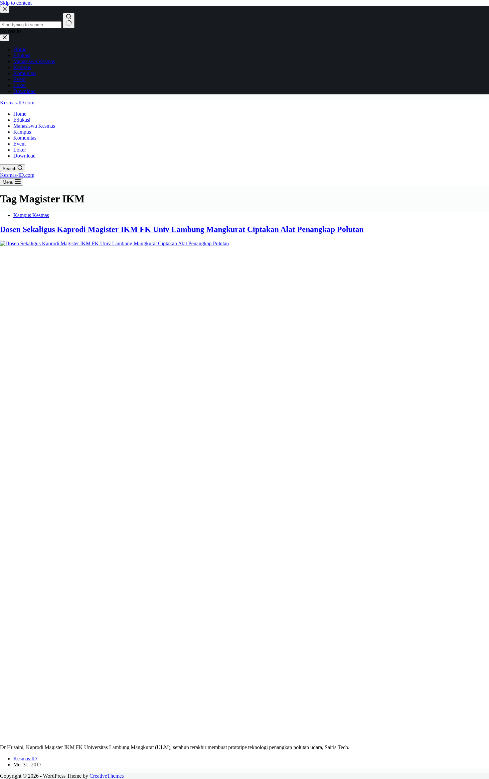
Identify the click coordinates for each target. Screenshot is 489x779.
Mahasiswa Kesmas (34, 126)
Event (19, 144)
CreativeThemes (106, 776)
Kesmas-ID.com (17, 102)
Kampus (22, 132)
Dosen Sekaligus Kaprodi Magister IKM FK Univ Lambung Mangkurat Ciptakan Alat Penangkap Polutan (182, 229)
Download (24, 156)
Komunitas (24, 138)
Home (19, 114)
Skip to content (16, 3)
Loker (19, 150)
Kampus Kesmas (31, 215)
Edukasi (21, 120)
